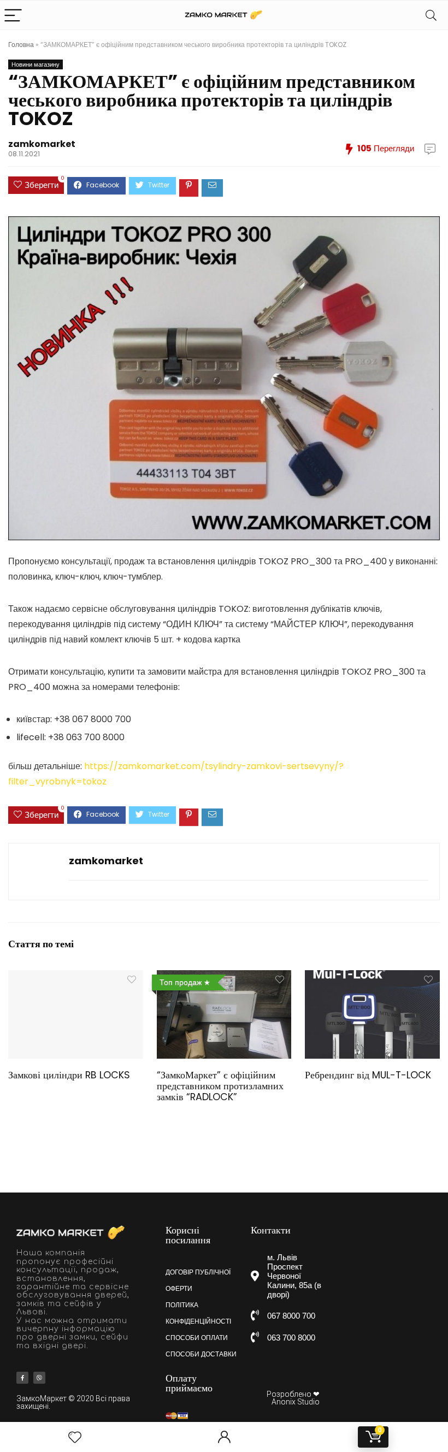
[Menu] (13, 15)
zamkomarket (41, 144)
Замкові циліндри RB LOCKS (69, 1075)
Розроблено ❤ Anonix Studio (293, 1398)
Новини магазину (35, 64)
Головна (21, 44)
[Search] (431, 15)
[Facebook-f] (22, 1378)
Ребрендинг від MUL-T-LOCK (368, 1075)
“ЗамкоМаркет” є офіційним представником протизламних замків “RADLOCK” (220, 1086)
